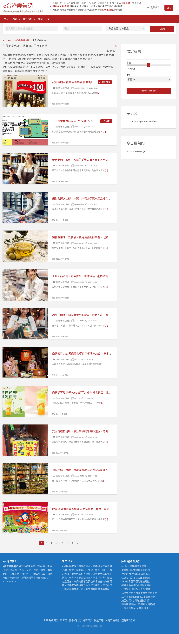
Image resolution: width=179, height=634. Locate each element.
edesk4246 (79, 166)
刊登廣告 (155, 7)
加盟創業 (142, 600)
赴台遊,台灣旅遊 (130, 589)
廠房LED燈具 (128, 620)
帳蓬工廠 (98, 620)
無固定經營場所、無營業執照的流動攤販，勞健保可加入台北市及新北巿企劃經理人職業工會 (106, 431)
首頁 (6, 19)
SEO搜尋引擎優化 (130, 581)
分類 (15, 19)
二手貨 (144, 596)
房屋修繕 (126, 570)
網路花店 (87, 620)
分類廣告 (145, 573)
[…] (98, 92)
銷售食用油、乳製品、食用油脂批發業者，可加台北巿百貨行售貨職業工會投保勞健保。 (104, 237)
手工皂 (63, 620)
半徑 (129, 62)
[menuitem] (153, 7)
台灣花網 (150, 604)
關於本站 (27, 19)
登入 (169, 7)
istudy (77, 359)
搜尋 (163, 28)
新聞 (40, 19)
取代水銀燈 (107, 10)
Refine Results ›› (149, 90)
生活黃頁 (146, 585)
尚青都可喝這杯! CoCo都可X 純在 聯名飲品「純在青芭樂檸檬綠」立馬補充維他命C (101, 392)
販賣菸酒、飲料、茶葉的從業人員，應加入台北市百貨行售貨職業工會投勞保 (97, 159)
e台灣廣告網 (18, 5)
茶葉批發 (125, 3)
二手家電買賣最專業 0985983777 (72, 121)
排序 (129, 74)
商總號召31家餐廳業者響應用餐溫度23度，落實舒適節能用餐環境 (91, 353)
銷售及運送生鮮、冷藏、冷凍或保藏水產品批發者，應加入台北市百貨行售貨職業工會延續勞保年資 (110, 198)
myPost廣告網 (129, 566)
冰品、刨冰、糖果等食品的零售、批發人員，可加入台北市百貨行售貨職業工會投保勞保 (104, 315)
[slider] (148, 65)
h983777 (78, 127)
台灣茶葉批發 (128, 608)
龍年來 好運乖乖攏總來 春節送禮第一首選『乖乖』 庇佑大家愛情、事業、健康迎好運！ (103, 509)
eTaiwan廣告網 (142, 577)
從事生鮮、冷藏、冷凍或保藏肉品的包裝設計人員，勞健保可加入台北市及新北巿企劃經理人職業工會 (112, 470)
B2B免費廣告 (51, 620)
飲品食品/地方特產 (63, 88)
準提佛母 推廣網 (61, 6)
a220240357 (80, 88)
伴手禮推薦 (75, 620)
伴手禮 (148, 592)
